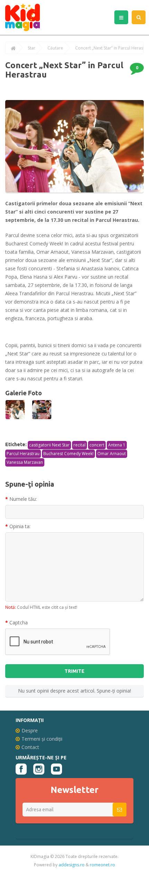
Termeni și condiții (41, 738)
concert (96, 445)
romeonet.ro (102, 865)
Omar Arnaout (111, 454)
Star (31, 48)
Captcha (18, 622)
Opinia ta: (19, 526)
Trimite (74, 671)
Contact (30, 747)
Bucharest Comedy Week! (68, 454)
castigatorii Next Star (49, 445)
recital (79, 445)
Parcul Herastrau (23, 454)
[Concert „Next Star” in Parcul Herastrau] (15, 409)
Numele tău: (23, 499)
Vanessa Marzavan (25, 462)
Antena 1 (116, 445)
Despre (29, 730)
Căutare (55, 48)
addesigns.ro (72, 865)
